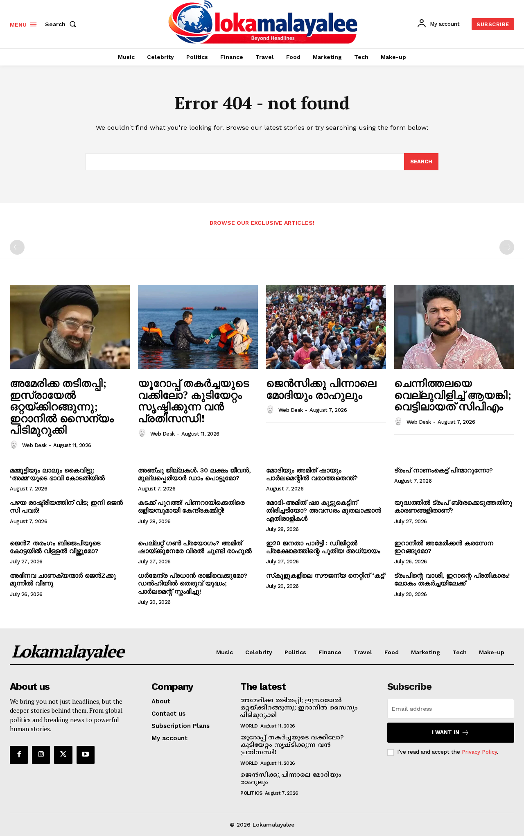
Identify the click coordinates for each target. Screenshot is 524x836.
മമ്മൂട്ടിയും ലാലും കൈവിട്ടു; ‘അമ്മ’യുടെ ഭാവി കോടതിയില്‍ (57, 474)
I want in (445, 732)
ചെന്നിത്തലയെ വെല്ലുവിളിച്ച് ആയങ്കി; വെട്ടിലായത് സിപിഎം (452, 394)
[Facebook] (19, 755)
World (249, 726)
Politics (251, 793)
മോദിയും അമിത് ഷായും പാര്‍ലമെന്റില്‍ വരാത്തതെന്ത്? (312, 474)
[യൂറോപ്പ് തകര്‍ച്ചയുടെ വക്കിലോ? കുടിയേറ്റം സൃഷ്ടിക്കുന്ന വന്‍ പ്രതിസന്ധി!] (198, 327)
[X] (63, 755)
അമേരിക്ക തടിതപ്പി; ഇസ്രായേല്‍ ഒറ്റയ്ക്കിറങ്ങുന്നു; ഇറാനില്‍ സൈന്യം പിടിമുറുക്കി (62, 406)
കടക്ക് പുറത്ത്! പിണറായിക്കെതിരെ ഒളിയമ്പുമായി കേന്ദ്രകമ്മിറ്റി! (191, 506)
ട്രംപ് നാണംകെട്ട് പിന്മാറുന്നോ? (443, 470)
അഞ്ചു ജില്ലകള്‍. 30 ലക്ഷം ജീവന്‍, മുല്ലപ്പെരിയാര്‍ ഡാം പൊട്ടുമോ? (194, 474)
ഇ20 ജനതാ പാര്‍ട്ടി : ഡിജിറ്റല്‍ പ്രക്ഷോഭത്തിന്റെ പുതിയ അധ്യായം (323, 547)
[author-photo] (15, 445)
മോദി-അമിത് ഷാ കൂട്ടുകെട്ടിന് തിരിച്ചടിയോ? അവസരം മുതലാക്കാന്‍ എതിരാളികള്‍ (323, 510)
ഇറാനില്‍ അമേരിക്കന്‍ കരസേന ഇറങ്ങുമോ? (443, 547)
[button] (62, 24)
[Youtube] (86, 755)
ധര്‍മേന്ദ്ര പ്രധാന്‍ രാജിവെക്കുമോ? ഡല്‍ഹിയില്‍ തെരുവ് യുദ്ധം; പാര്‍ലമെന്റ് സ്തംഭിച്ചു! (192, 583)
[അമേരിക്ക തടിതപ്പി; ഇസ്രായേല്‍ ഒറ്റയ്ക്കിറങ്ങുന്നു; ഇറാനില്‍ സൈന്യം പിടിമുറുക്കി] (70, 327)
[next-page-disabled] (506, 247)
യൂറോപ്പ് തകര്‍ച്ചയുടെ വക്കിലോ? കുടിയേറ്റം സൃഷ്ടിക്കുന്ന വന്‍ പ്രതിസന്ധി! (193, 400)
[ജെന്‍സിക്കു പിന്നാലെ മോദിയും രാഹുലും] (326, 327)
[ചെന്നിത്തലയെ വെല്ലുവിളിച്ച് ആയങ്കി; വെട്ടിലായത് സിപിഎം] (454, 327)
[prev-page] (17, 247)
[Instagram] (41, 755)
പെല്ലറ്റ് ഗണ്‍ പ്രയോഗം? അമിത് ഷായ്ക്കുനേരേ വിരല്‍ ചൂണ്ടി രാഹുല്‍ (195, 547)
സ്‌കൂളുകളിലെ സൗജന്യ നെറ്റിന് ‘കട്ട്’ (326, 575)
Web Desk (34, 445)
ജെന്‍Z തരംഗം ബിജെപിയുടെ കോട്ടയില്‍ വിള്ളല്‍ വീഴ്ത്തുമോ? (55, 547)
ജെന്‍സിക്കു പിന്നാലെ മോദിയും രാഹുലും (321, 389)
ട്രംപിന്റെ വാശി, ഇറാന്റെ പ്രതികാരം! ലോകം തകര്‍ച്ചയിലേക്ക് (452, 579)
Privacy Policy (479, 752)
